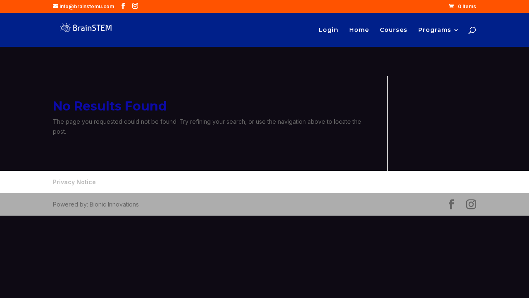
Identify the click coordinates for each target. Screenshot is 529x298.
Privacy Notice (74, 181)
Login (328, 30)
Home (359, 30)
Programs (434, 30)
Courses (393, 30)
